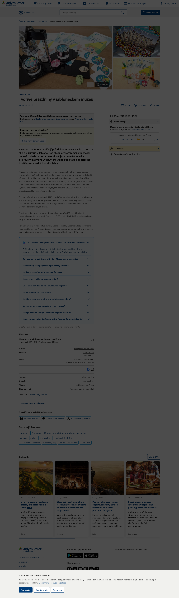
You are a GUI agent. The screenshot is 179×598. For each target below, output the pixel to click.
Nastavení (57, 590)
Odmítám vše (42, 590)
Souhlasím (26, 590)
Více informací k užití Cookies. (52, 583)
